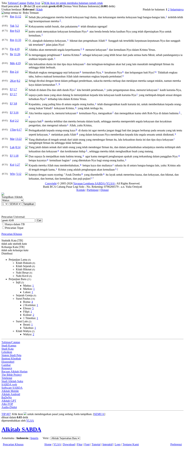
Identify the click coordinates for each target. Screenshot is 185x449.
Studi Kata (7, 348)
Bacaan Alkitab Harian (14, 371)
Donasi (104, 189)
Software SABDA (12, 387)
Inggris (34, 438)
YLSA (30, 420)
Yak (12, 25)
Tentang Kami (130, 444)
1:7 (15, 89)
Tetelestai (6, 378)
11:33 (18, 40)
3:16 (15, 112)
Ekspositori (7, 361)
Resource (6, 368)
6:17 (19, 129)
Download (69, 444)
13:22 (18, 138)
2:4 (16, 71)
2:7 (15, 94)
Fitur (79, 444)
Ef (11, 89)
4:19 (17, 49)
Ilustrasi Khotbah (11, 358)
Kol (12, 120)
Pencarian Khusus (11, 234)
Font (87, 444)
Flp (12, 49)
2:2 (17, 120)
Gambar (6, 365)
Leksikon (6, 352)
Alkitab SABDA (21, 429)
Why (13, 173)
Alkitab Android (10, 394)
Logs (118, 444)
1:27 (17, 164)
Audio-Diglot (9, 407)
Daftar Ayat (33, 3)
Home (47, 444)
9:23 (17, 30)
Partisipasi (92, 189)
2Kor (13, 80)
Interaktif (107, 444)
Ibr (11, 54)
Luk (12, 147)
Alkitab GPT (8, 400)
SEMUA (99, 414)
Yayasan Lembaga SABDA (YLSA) (94, 183)
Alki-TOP (7, 404)
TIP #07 (6, 414)
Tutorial (96, 444)
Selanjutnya (177, 9)
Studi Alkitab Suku (12, 381)
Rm (12, 16)
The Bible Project (11, 374)
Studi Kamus (8, 345)
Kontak (80, 189)
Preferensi (176, 444)
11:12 (18, 16)
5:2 (17, 25)
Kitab (39, 9)
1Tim (13, 129)
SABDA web (9, 384)
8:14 (17, 147)
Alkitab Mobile (10, 391)
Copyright (51, 183)
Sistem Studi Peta (11, 355)
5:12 (18, 173)
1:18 (15, 155)
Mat (12, 138)
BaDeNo (6, 397)
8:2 (18, 80)
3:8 (15, 103)
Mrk (12, 63)
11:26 (17, 54)
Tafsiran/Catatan (17, 3)
